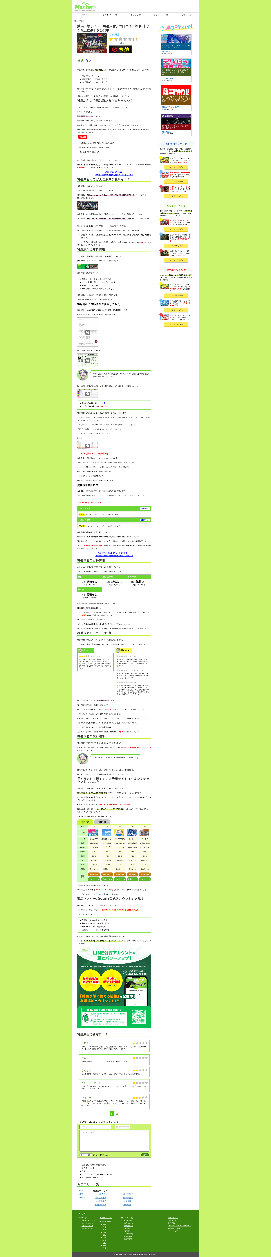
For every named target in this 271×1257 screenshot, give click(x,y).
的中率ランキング (87, 1228)
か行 (104, 1227)
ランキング (135, 15)
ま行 (104, 1240)
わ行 (104, 1248)
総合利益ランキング (88, 1220)
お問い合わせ (173, 1218)
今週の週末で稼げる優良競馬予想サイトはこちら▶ (114, 556)
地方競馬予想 (100, 1198)
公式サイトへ (94, 879)
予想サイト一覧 (160, 15)
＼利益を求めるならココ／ (114, 172)
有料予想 (102, 822)
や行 (104, 1243)
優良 (81, 1190)
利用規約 (171, 1223)
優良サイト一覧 (110, 15)
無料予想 (85, 822)
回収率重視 (128, 1198)
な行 (104, 1235)
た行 (104, 1232)
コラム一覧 (186, 15)
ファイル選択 (86, 1155)
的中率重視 (128, 1194)
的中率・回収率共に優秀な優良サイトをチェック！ (114, 175)
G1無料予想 (100, 1194)
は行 (104, 1237)
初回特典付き (100, 1205)
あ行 (104, 1224)
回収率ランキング (87, 1226)
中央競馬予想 (100, 1201)
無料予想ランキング (88, 1223)
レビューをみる (176, 167)
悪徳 (81, 1194)
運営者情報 (172, 1220)
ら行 (104, 1245)
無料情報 (127, 1201)
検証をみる (94, 874)
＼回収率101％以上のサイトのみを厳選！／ (114, 553)
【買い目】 (145, 508)
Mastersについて (174, 1228)
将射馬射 (115, 34)
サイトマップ (173, 1231)
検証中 (82, 1197)
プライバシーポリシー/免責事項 (179, 1226)
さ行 (104, 1230)
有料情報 (127, 1205)
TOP (84, 15)
